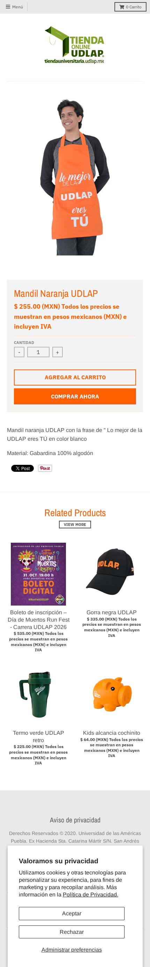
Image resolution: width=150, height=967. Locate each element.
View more (75, 524)
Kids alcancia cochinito (111, 733)
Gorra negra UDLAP (112, 612)
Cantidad (24, 342)
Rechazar (72, 932)
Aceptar (71, 913)
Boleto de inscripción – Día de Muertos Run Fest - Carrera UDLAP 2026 (38, 619)
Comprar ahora (75, 396)
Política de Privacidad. (90, 895)
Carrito (134, 6)
